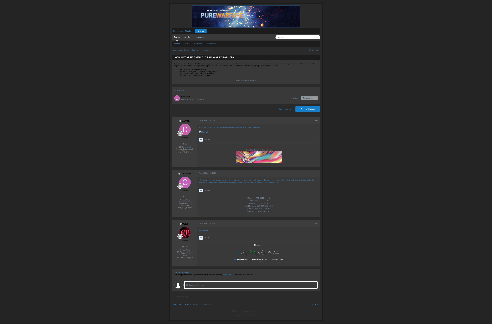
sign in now (227, 275)
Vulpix (189, 147)
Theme (235, 311)
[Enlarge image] (205, 132)
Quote (207, 140)
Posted (207, 120)
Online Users (198, 44)
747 (185, 197)
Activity (187, 37)
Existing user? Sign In (182, 31)
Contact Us (246, 311)
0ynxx (185, 223)
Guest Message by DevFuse (246, 81)
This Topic (307, 37)
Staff (186, 44)
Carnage (186, 173)
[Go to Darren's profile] (177, 98)
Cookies (256, 311)
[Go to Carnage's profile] (185, 182)
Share (295, 98)
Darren (186, 121)
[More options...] (316, 120)
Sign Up (201, 31)
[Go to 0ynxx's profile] (185, 232)
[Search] (317, 37)
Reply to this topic (308, 109)
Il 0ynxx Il (189, 252)
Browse (177, 37)
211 (185, 144)
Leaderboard (211, 44)
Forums (177, 44)
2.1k (186, 247)
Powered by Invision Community (246, 315)
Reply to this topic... (196, 285)
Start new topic (285, 109)
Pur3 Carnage (189, 202)
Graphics (200, 99)
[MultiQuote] (201, 140)
